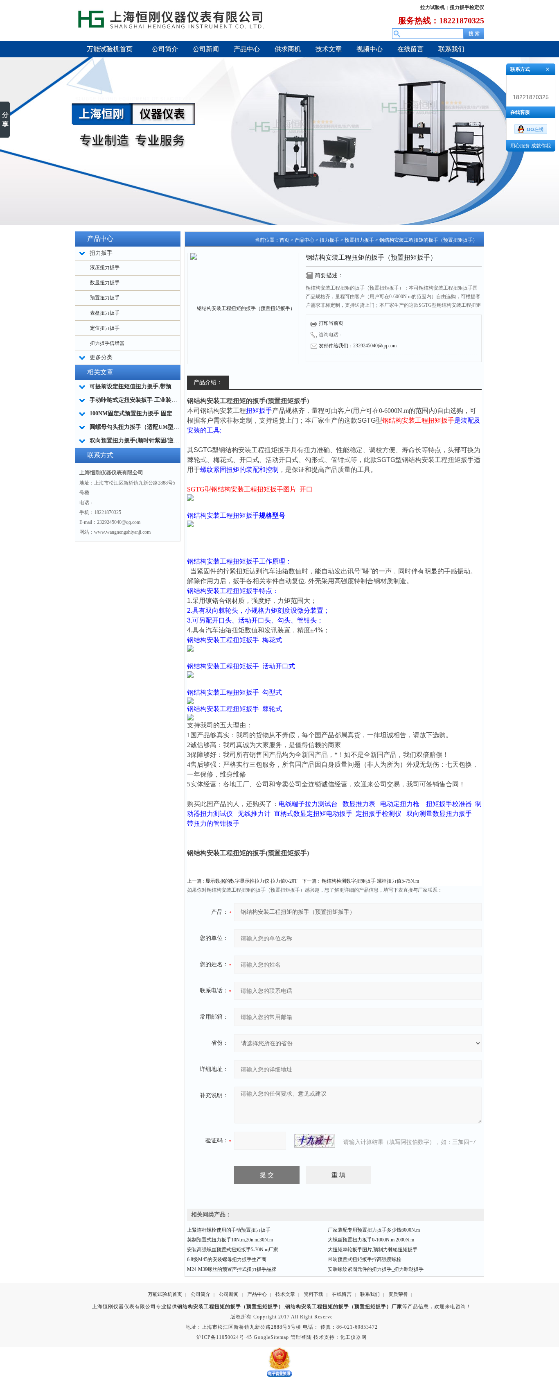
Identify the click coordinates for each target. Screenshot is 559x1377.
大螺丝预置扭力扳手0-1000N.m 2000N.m (371, 1240)
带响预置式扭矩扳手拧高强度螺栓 (364, 1259)
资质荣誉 (398, 1294)
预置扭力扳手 (104, 298)
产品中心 (304, 240)
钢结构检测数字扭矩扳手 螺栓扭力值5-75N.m (370, 881)
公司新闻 (229, 1294)
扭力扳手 (329, 240)
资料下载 (313, 1294)
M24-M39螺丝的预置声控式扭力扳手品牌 (231, 1269)
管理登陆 (301, 1337)
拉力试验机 (432, 7)
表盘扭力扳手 (104, 313)
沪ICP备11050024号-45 (224, 1337)
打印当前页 (331, 323)
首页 (284, 240)
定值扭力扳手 (104, 328)
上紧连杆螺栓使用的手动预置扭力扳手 (228, 1230)
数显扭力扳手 (104, 282)
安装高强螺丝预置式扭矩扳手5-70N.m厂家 (232, 1249)
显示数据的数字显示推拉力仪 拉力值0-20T (251, 881)
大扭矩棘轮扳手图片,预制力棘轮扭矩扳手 (372, 1249)
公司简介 (200, 1294)
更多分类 (101, 357)
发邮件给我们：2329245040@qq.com (358, 346)
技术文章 (285, 1294)
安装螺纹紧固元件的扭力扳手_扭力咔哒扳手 (376, 1269)
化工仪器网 (353, 1337)
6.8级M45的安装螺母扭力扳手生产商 (226, 1259)
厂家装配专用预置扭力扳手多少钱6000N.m (374, 1230)
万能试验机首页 (165, 1294)
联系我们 (370, 1294)
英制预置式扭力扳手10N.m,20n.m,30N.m (230, 1240)
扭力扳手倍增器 (107, 343)
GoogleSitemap (271, 1337)
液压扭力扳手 (104, 267)
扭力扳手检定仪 (467, 7)
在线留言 (342, 1294)
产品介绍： (208, 382)
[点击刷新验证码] (314, 1141)
